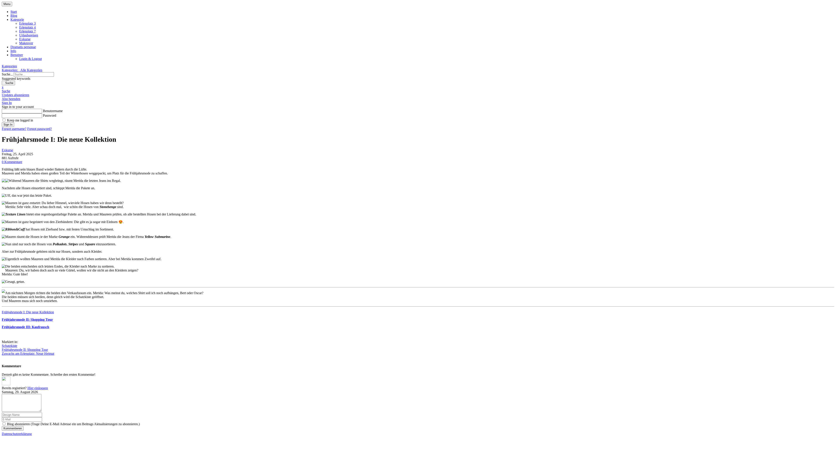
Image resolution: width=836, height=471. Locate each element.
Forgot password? (39, 129)
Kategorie (17, 19)
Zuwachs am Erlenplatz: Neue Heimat (28, 353)
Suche (8, 83)
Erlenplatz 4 (27, 27)
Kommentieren (12, 428)
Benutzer (16, 55)
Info (13, 51)
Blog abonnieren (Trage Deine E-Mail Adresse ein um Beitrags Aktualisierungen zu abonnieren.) (73, 424)
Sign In (7, 124)
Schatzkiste (9, 346)
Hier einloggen (37, 388)
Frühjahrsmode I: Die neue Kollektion (28, 312)
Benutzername (53, 111)
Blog (13, 15)
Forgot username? (14, 129)
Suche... (7, 74)
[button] (418, 91)
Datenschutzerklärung (17, 434)
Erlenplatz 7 (27, 31)
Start (13, 12)
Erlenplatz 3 (27, 23)
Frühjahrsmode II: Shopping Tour (25, 350)
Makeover (26, 43)
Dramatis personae (23, 47)
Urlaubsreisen (28, 35)
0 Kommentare (12, 162)
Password (49, 115)
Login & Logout (30, 59)
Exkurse (24, 39)
